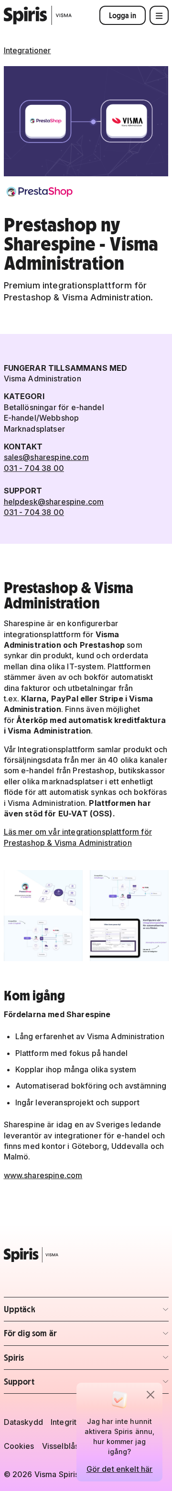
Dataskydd (23, 1422)
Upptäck (60, 1312)
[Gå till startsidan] (38, 15)
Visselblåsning (68, 1446)
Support (60, 1384)
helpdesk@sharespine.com (54, 501)
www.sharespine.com (43, 1175)
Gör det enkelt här (119, 1469)
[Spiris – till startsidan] (86, 1254)
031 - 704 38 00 (34, 468)
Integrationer (27, 50)
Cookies (19, 1446)
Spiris (60, 1360)
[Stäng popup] (150, 1395)
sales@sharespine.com (46, 457)
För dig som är (60, 1336)
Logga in (122, 15)
